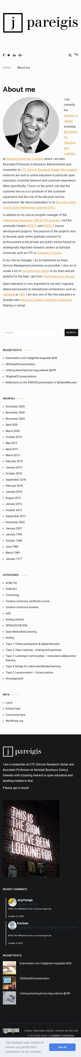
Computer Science (49, 253)
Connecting (12, 595)
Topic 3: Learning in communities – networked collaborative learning (41, 658)
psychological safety (35, 271)
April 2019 (12, 449)
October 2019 (14, 436)
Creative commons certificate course (28, 601)
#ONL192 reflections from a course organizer (29, 909)
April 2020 (12, 424)
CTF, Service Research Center (40, 170)
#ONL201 (11, 588)
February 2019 (14, 461)
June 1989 (12, 546)
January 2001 (14, 528)
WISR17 (48, 226)
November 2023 (15, 418)
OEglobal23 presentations (21, 376)
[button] (42, 1052)
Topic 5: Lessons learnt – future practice (29, 672)
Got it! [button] (62, 1047)
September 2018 (16, 479)
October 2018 (14, 473)
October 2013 (14, 510)
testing (10, 637)
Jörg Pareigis (25, 900)
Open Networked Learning (21, 631)
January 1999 (14, 534)
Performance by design (58, 276)
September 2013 (16, 516)
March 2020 (13, 430)
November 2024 (15, 412)
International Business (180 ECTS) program (31, 220)
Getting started (15, 619)
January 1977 (14, 558)
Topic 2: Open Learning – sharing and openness (34, 649)
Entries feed (13, 708)
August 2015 (13, 497)
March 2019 (13, 455)
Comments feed (15, 714)
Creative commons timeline (22, 607)
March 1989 (13, 552)
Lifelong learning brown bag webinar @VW (31, 370)
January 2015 (14, 503)
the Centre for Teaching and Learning (70, 142)
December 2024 (15, 406)
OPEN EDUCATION (16, 625)
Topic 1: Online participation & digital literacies (33, 643)
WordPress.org (14, 720)
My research (69, 170)
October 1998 (14, 540)
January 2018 (14, 491)
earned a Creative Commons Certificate (46, 300)
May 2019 (11, 443)
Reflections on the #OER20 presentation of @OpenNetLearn (41, 382)
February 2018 (14, 485)
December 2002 (15, 522)
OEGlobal (9, 294)
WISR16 (31, 226)
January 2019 (14, 467)
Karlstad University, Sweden (24, 159)
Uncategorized (14, 678)
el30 (8, 613)
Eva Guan (22, 923)
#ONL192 (11, 582)
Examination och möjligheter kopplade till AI (31, 357)
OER (22, 294)
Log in (9, 702)
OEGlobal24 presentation (20, 364)
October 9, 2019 (15, 943)
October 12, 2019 (16, 916)
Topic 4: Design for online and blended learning (33, 666)
